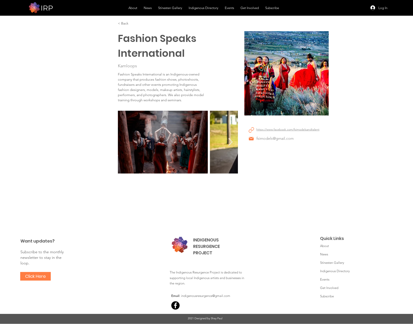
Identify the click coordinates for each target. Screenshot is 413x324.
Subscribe (327, 296)
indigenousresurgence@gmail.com (205, 296)
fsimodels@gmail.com (275, 138)
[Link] (251, 130)
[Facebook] (175, 305)
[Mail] (251, 138)
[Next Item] (230, 142)
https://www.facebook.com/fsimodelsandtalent (287, 129)
